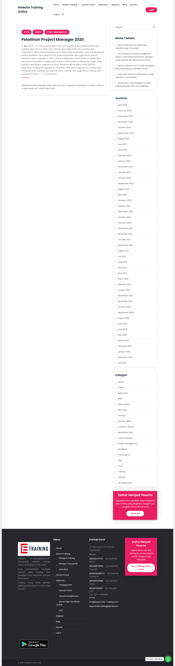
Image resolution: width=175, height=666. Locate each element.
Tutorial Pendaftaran (68, 596)
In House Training (126, 426)
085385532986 (96, 581)
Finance (121, 415)
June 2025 (122, 150)
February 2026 (124, 110)
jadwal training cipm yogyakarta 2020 (40, 64)
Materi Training (70, 4)
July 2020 (122, 323)
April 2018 (122, 363)
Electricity (122, 410)
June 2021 (122, 262)
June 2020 (122, 329)
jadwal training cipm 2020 (67, 58)
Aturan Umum (88, 4)
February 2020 (124, 346)
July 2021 (122, 256)
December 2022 (125, 211)
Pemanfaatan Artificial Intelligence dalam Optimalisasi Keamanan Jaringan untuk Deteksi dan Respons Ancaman (134, 56)
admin (30, 46)
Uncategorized (125, 482)
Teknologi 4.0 (124, 454)
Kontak (133, 4)
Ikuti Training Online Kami (141, 568)
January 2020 (124, 351)
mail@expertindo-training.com (103, 602)
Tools (120, 466)
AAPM (26, 32)
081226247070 (96, 558)
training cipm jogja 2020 (76, 70)
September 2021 (125, 245)
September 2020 (126, 312)
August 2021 (123, 250)
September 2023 (126, 183)
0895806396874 (97, 573)
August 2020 (123, 318)
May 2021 (122, 267)
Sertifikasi (122, 449)
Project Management (57, 32)
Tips (120, 460)
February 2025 (124, 155)
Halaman (102, 4)
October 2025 (124, 127)
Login (151, 9)
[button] (61, 15)
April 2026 (122, 105)
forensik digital (124, 421)
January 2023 (124, 206)
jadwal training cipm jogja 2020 (86, 61)
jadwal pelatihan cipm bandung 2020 (86, 52)
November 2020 (125, 301)
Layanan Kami (65, 590)
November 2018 (125, 357)
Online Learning (125, 438)
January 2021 (124, 290)
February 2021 (124, 284)
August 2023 (123, 189)
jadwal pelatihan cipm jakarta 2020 (38, 55)
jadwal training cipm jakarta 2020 (53, 61)
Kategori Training (67, 558)
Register (116, 4)
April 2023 (122, 194)
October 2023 (124, 178)
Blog (125, 4)
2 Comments (50, 74)
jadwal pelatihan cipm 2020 (53, 52)
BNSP (120, 398)
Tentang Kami (65, 584)
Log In (56, 14)
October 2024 (124, 172)
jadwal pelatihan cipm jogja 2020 (73, 55)
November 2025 (125, 121)
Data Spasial (124, 404)
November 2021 (125, 234)
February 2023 (124, 200)
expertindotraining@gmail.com (103, 606)
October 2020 (124, 307)
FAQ (61, 610)
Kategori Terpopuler (68, 563)
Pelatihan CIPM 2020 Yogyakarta (72, 67)
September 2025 (126, 133)
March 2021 (123, 278)
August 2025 (123, 138)
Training (121, 471)
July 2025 (122, 144)
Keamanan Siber (125, 432)
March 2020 (123, 340)
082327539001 (95, 588)
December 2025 (125, 116)
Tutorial (121, 477)
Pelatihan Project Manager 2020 (52, 39)
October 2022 (124, 217)
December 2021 (125, 228)
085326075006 (96, 566)
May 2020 (122, 335)
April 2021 (122, 273)
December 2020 (125, 295)
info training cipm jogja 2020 (62, 49)
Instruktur (63, 569)
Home (56, 4)
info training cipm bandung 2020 (78, 46)
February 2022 (124, 222)
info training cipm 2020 (50, 46)
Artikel (38, 32)
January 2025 (124, 161)
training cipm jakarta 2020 (50, 70)
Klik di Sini (135, 513)
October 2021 (124, 239)
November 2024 (125, 166)
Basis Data (123, 393)
